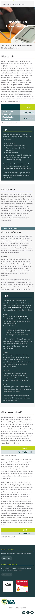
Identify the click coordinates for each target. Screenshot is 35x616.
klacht (16, 607)
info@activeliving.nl (17, 570)
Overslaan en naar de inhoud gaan (14, 4)
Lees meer (7, 558)
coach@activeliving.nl (10, 168)
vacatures (23, 607)
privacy (11, 607)
